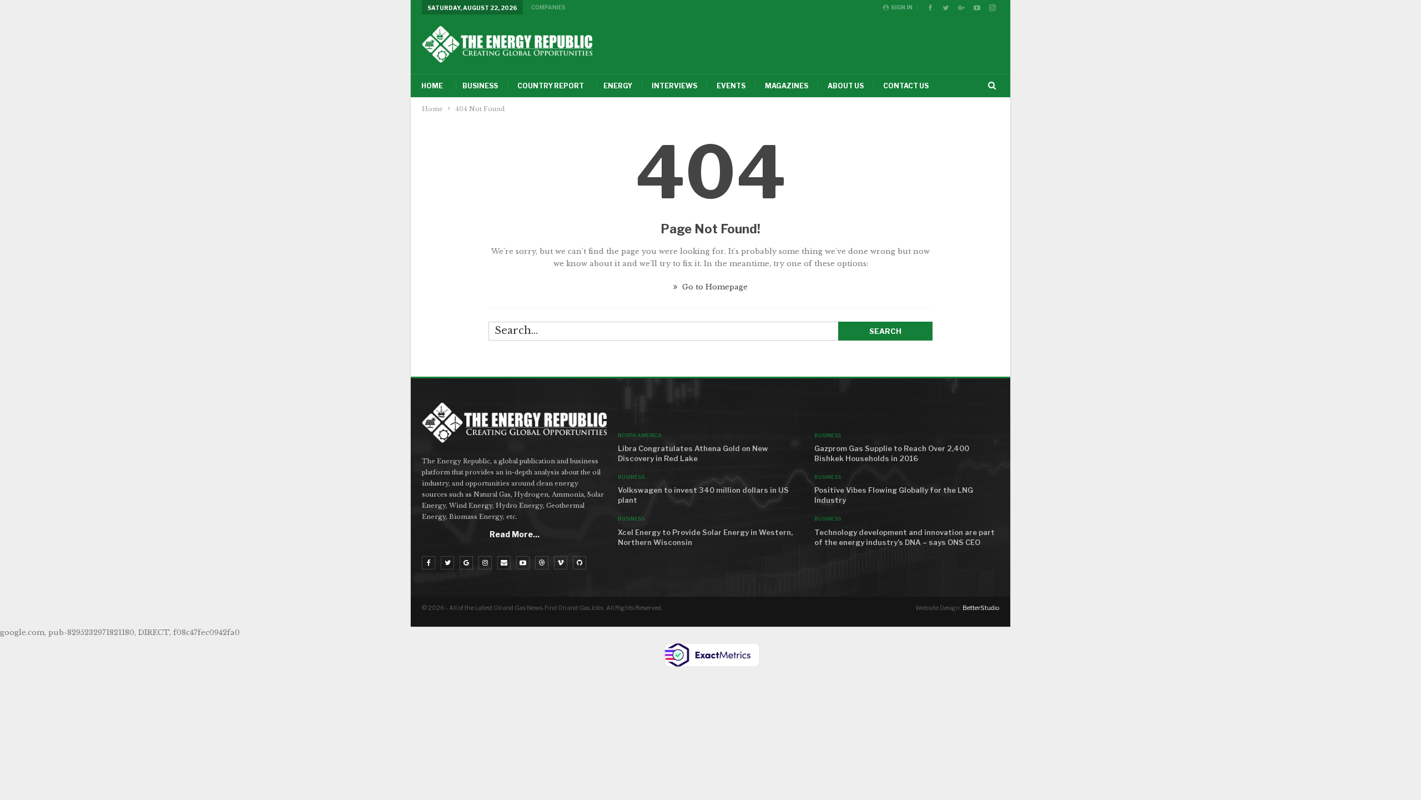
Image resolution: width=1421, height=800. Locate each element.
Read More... (515, 534)
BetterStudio (981, 608)
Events (731, 86)
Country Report (550, 86)
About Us (846, 86)
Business (480, 86)
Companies (548, 7)
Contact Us (906, 86)
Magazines (786, 86)
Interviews (674, 86)
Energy (617, 86)
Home (432, 86)
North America (640, 435)
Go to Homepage (714, 287)
